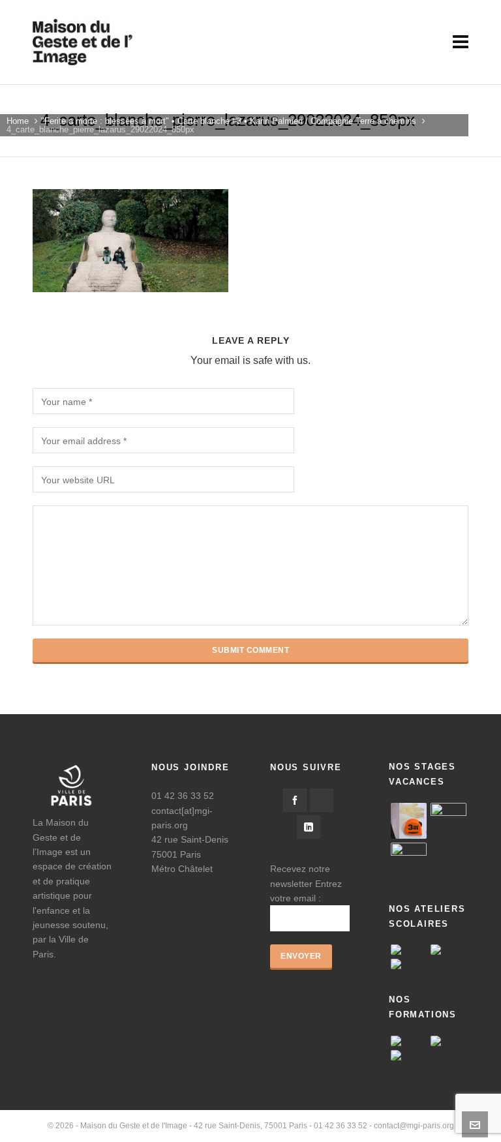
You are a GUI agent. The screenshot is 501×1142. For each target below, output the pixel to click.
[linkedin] (308, 827)
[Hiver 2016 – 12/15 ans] (409, 821)
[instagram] (321, 800)
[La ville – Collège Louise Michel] (409, 964)
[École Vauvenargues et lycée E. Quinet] (448, 949)
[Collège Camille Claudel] (409, 949)
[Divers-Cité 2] (409, 861)
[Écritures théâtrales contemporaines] (448, 1041)
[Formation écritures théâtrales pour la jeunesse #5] (409, 1041)
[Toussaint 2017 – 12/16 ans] (448, 821)
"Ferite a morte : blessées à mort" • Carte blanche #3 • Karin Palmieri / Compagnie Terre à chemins (228, 121)
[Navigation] (460, 42)
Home (18, 121)
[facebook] (295, 800)
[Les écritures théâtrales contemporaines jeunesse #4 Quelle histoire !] (409, 1055)
